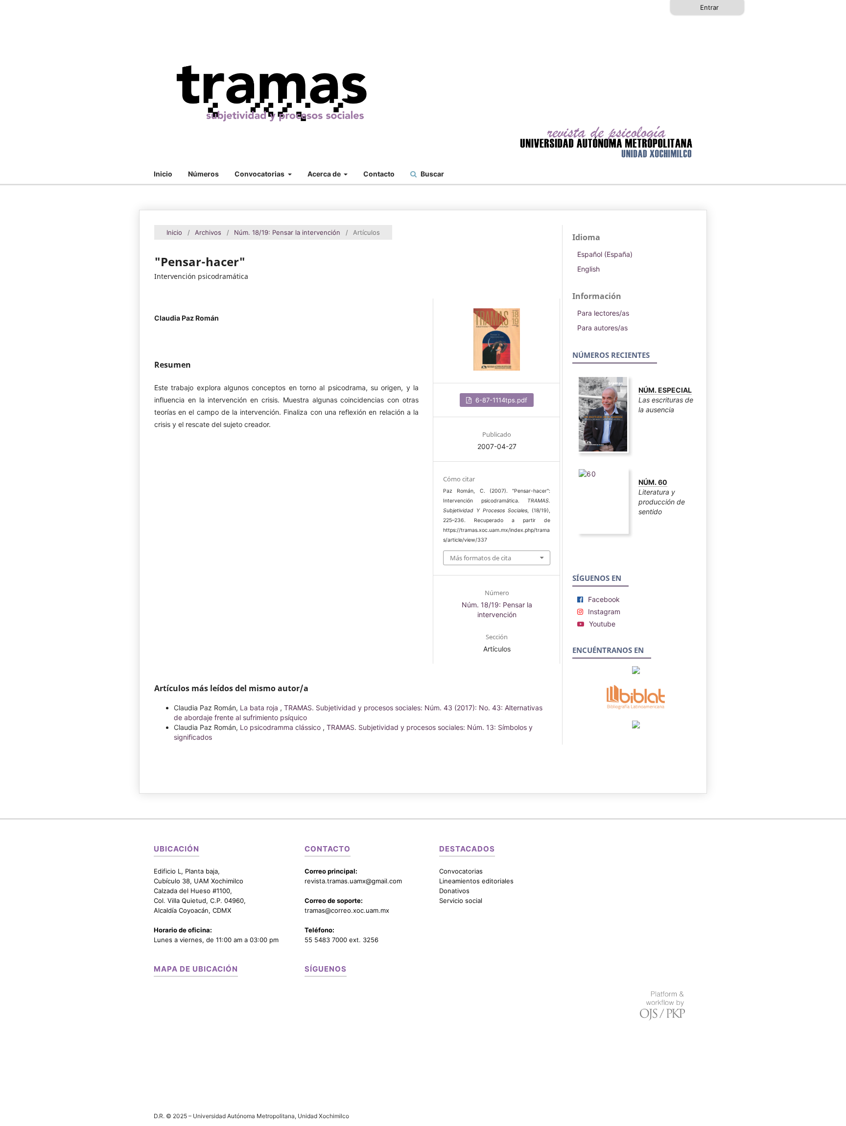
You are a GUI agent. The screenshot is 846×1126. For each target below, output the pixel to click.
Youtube (602, 624)
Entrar (709, 7)
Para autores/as (602, 328)
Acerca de (324, 174)
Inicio (163, 174)
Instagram (604, 611)
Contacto (379, 174)
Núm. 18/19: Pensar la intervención (287, 232)
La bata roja (260, 707)
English (588, 269)
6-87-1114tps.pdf (500, 400)
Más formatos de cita (480, 557)
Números (203, 174)
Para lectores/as (603, 313)
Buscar (431, 174)
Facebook (604, 599)
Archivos (208, 232)
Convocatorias (260, 174)
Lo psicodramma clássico (281, 727)
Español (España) (605, 254)
